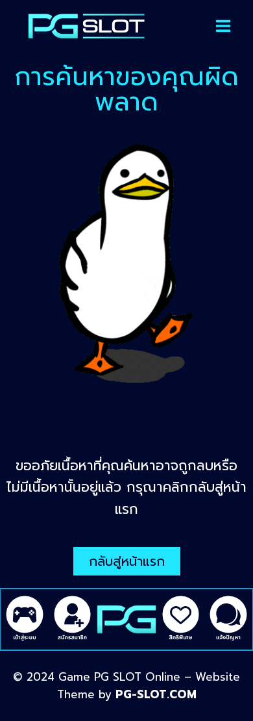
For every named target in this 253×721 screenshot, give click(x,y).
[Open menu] (223, 26)
